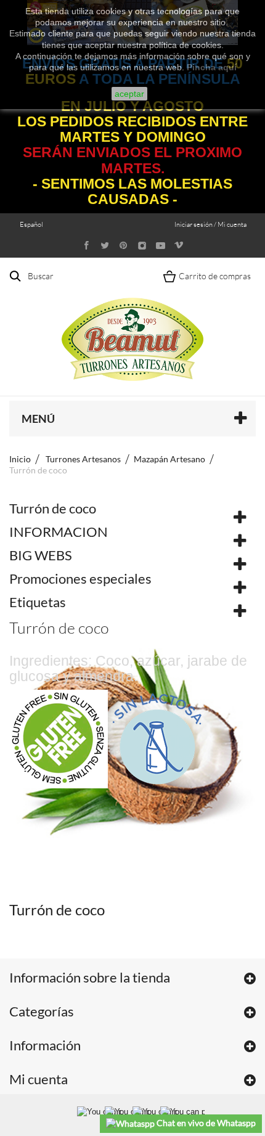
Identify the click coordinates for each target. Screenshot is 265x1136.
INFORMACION (58, 531)
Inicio (20, 459)
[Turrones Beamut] (132, 326)
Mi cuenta (38, 1079)
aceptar (129, 94)
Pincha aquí (212, 67)
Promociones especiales (80, 578)
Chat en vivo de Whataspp (205, 1123)
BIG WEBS (40, 555)
